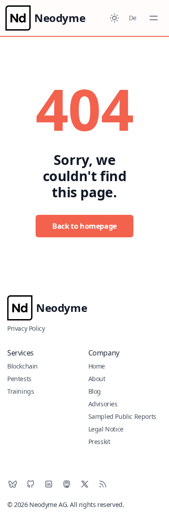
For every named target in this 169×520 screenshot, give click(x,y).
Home (96, 366)
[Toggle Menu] (154, 18)
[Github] (31, 484)
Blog (94, 391)
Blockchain (22, 366)
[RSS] (103, 484)
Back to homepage (84, 226)
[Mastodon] (67, 484)
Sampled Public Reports (122, 416)
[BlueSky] (13, 484)
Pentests (19, 378)
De (133, 17)
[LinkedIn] (49, 484)
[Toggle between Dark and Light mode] (114, 18)
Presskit (99, 441)
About (96, 378)
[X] (85, 484)
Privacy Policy (26, 328)
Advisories (103, 404)
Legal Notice (105, 429)
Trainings (20, 391)
